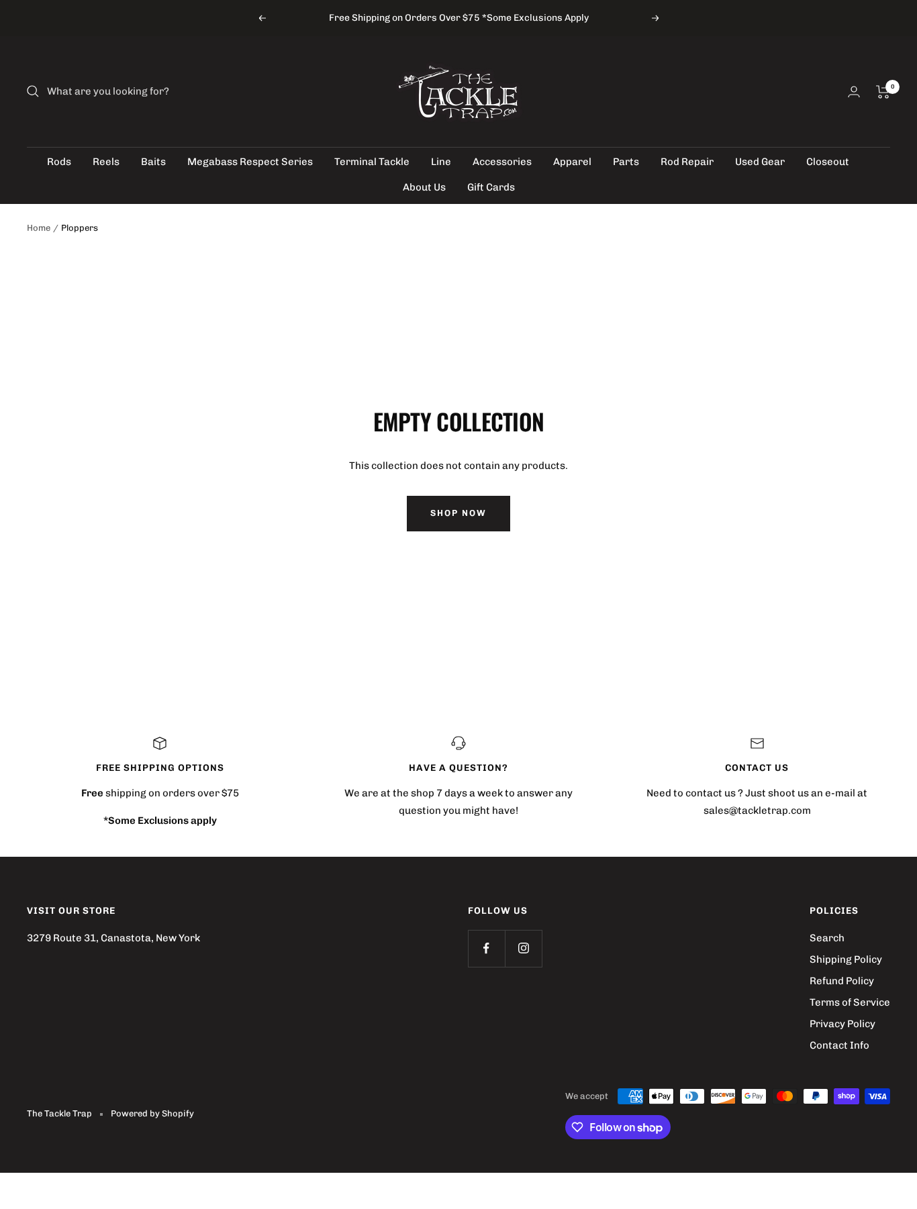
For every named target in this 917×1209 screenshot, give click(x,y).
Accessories (502, 162)
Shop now (458, 513)
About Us (424, 187)
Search (827, 938)
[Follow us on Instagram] (523, 948)
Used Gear (760, 162)
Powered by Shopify (152, 1113)
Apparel (572, 162)
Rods (59, 162)
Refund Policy (842, 981)
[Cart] (883, 92)
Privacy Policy (842, 1024)
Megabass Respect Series (250, 162)
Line (441, 162)
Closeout (827, 162)
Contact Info (839, 1045)
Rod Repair (687, 162)
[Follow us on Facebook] (486, 948)
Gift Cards (491, 187)
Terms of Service (850, 1002)
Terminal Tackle (371, 162)
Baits (153, 162)
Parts (626, 162)
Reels (106, 162)
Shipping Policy (846, 959)
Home (38, 228)
